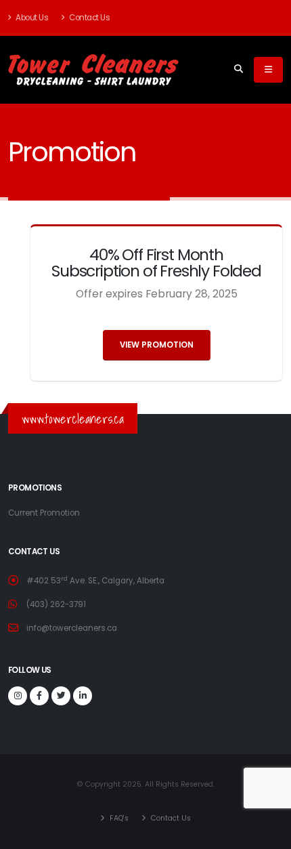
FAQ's (118, 818)
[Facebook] (39, 695)
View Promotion (157, 344)
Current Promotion (44, 513)
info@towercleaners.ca (71, 628)
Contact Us (89, 17)
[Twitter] (60, 695)
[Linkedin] (82, 695)
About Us (31, 17)
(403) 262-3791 (56, 604)
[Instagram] (17, 695)
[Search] (238, 70)
